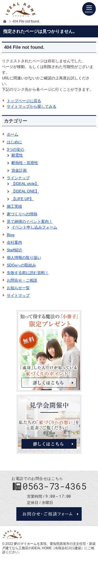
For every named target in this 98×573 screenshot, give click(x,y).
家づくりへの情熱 (22, 214)
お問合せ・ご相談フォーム (49, 514)
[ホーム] (5, 21)
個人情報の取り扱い (24, 257)
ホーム (12, 134)
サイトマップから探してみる (31, 106)
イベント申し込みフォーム (34, 227)
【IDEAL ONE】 (25, 191)
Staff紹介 (14, 250)
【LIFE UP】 (22, 199)
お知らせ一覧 (18, 288)
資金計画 (19, 170)
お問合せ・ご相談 (22, 280)
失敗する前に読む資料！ (28, 273)
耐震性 (17, 155)
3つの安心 (15, 149)
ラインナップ (18, 178)
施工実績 (14, 206)
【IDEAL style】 (25, 183)
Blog (10, 235)
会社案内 (14, 242)
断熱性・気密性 (24, 163)
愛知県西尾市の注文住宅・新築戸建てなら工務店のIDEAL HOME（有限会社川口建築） (49, 546)
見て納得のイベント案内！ (30, 221)
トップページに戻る (24, 101)
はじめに (14, 142)
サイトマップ (18, 295)
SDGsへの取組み (21, 265)
